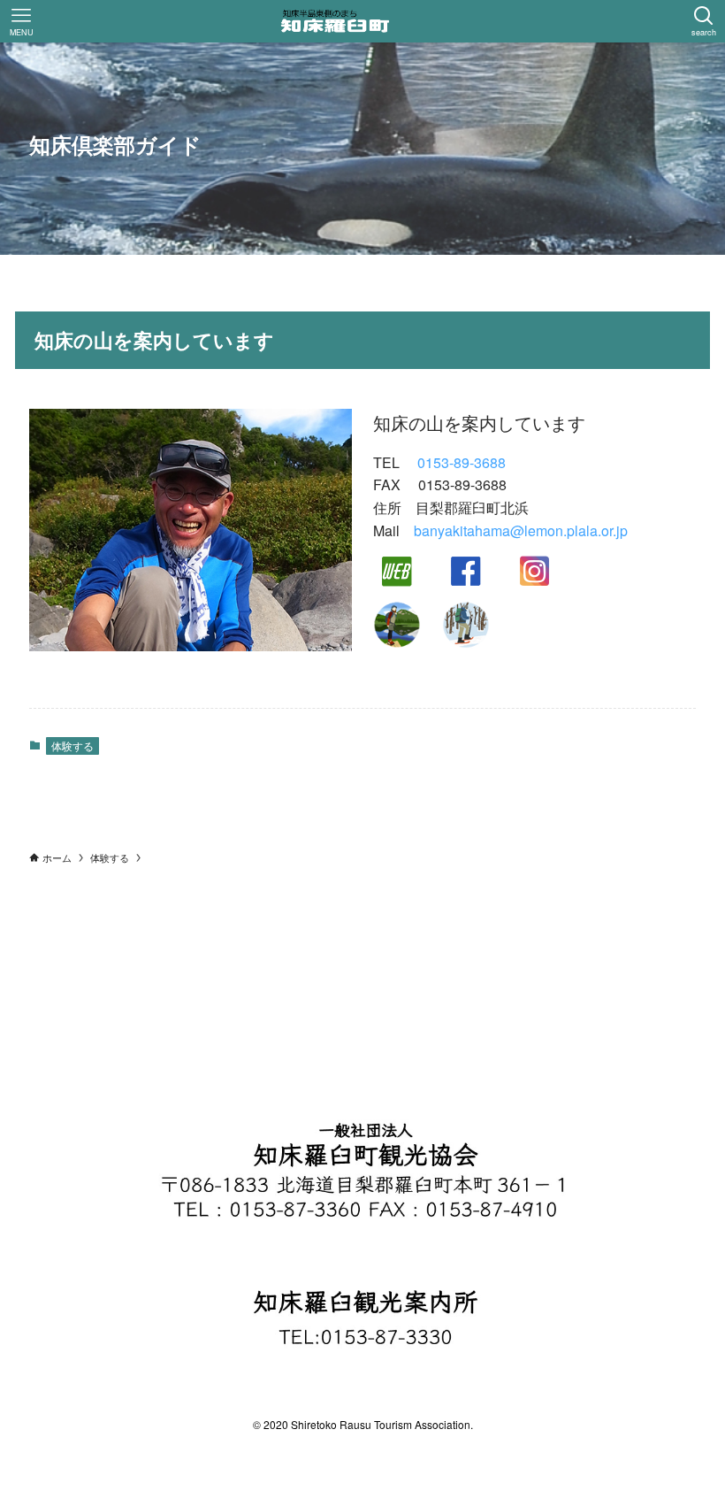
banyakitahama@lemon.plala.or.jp (521, 530)
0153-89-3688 (461, 462)
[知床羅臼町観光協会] (362, 21)
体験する (72, 745)
